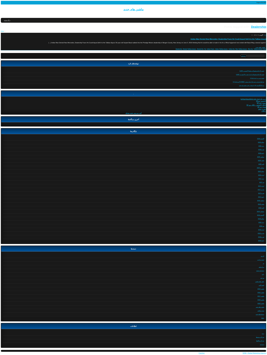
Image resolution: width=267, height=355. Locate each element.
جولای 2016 (261, 219)
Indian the (232, 49)
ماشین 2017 (261, 296)
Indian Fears (210, 49)
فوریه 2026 (261, 149)
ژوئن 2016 (261, 222)
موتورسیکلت (261, 311)
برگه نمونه (7, 20)
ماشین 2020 (261, 303)
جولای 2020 (261, 171)
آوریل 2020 (261, 175)
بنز (263, 263)
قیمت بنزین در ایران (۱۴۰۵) (257, 78)
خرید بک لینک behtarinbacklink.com (253, 99)
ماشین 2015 (261, 289)
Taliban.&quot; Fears (260, 49)
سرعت (262, 278)
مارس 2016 (261, 233)
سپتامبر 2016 (260, 211)
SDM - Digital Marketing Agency (254, 353)
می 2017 (261, 182)
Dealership (258, 26)
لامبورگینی (261, 285)
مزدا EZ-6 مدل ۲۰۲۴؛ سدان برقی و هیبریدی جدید (251, 85)
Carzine (202, 353)
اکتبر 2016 (261, 208)
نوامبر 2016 (261, 204)
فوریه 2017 (261, 193)
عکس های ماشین (259, 281)
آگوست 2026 (260, 138)
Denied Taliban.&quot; (189, 49)
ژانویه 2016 (261, 240)
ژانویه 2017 (261, 197)
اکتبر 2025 (261, 164)
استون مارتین (260, 260)
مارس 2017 (261, 189)
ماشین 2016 (261, 292)
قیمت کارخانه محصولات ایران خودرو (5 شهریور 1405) (250, 74)
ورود (263, 333)
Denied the (200, 49)
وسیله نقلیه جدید (260, 314)
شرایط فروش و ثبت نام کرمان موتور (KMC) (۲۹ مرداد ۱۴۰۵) (248, 82)
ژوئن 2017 (261, 178)
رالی (263, 274)
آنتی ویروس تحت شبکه (134, 113)
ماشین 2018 (261, 300)
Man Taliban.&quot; (241, 49)
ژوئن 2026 (261, 146)
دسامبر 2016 (260, 200)
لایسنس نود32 (261, 101)
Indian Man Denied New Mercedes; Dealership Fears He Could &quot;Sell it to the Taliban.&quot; (228, 39)
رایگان (263, 111)
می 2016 (261, 226)
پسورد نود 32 (261, 103)
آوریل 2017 (261, 186)
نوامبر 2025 (261, 160)
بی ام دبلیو (261, 267)
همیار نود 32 (261, 107)
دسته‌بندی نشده (260, 270)
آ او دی (262, 256)
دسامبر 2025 (260, 157)
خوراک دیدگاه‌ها (260, 341)
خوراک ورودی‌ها (260, 337)
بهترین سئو (262, 109)
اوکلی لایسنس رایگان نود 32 (256, 105)
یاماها (262, 318)
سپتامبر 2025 (260, 168)
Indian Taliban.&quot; (221, 49)
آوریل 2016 (261, 229)
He (205, 49)
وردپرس (262, 344)
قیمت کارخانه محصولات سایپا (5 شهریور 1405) (251, 71)
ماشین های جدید (133, 9)
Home (2, 31)
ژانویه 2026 (261, 153)
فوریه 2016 (261, 237)
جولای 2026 (261, 142)
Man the (250, 49)
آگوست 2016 (260, 215)
